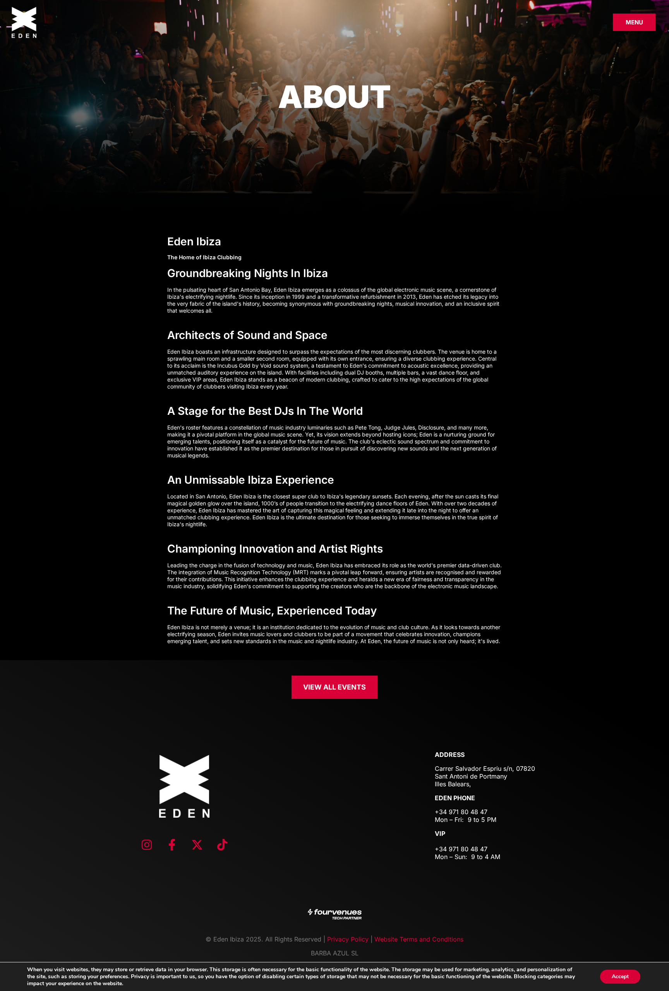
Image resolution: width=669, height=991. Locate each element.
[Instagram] (146, 844)
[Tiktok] (222, 844)
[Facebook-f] (172, 844)
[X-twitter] (197, 844)
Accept (620, 976)
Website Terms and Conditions (418, 939)
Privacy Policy (348, 939)
